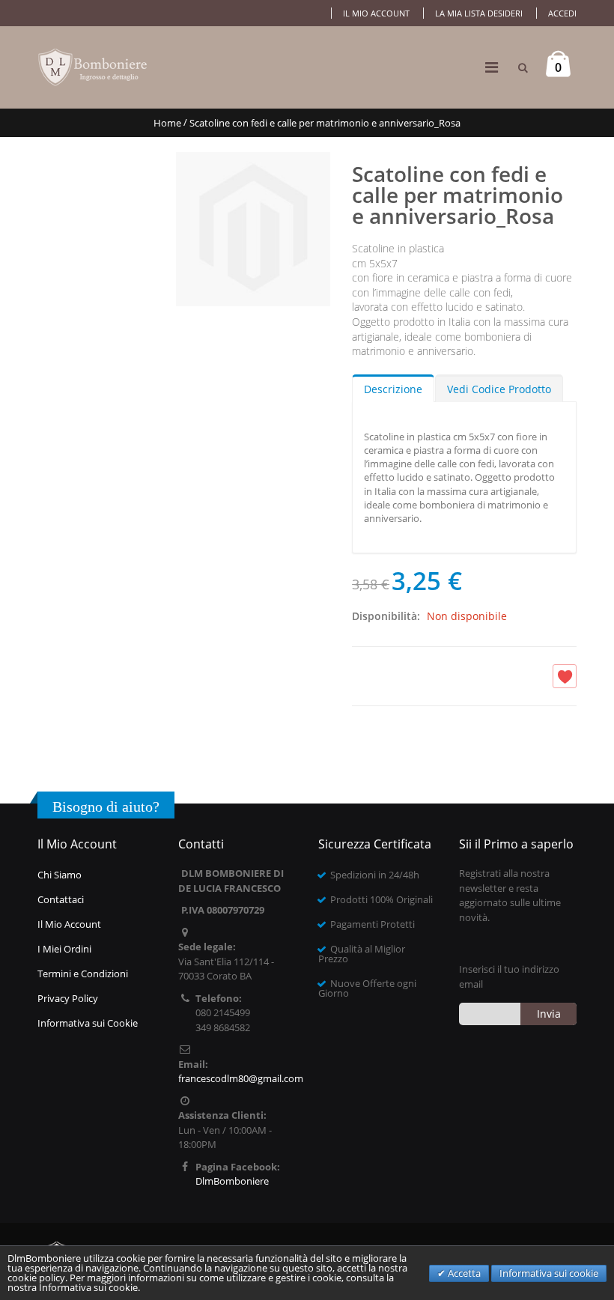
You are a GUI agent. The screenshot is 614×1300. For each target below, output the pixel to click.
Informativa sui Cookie (87, 1023)
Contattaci (60, 899)
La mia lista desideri (479, 13)
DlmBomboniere (232, 1181)
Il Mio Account (69, 924)
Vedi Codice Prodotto (499, 389)
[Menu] (491, 67)
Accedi (562, 13)
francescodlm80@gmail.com (240, 1078)
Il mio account (376, 13)
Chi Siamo (59, 874)
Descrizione (393, 389)
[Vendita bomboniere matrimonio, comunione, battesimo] (93, 67)
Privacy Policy (67, 998)
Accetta (463, 1273)
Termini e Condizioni (82, 973)
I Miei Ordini (64, 949)
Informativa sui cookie (548, 1273)
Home (167, 123)
